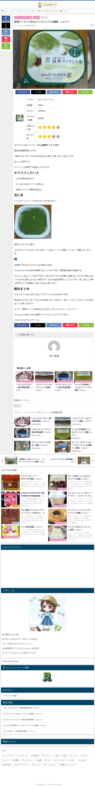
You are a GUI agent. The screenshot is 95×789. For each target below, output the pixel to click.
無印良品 (36, 755)
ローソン (37, 764)
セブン (45, 17)
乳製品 (16, 760)
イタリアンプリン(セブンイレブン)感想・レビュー (22, 714)
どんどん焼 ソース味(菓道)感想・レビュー (19, 731)
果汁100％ (8, 764)
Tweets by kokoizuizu (10, 661)
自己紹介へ (36, 648)
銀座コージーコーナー (68, 764)
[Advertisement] (47, 568)
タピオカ (83, 760)
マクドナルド (60, 760)
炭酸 (39, 760)
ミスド (7, 760)
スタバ (49, 760)
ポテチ (73, 760)
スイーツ (36, 17)
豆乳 (57, 755)
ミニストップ (23, 755)
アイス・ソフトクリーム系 (23, 17)
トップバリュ (28, 760)
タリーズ (47, 755)
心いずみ (54, 356)
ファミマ (75, 755)
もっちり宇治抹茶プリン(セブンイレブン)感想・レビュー (25, 725)
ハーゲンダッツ (51, 764)
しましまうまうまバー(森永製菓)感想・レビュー (21, 708)
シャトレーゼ (9, 755)
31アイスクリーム (23, 764)
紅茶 (65, 755)
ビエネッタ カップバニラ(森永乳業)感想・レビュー (23, 719)
